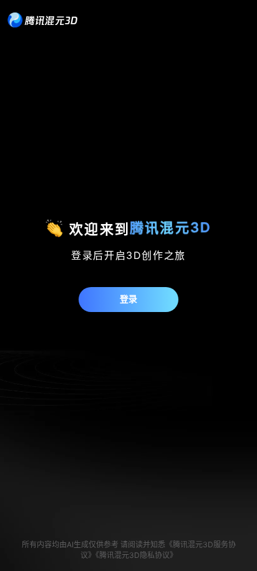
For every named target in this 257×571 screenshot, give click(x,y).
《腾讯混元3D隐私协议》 (136, 555)
